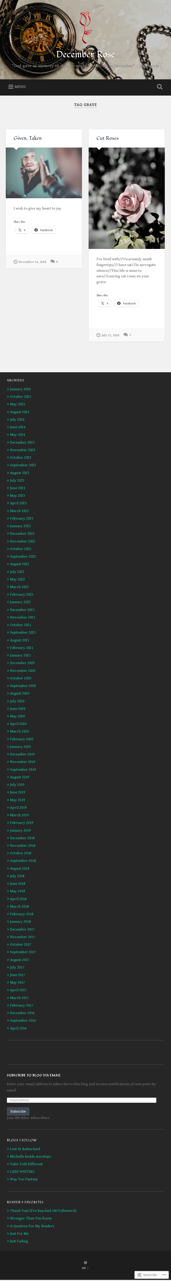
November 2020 (22, 671)
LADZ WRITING (22, 1171)
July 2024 (17, 419)
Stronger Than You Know (31, 1218)
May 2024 (17, 434)
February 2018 (21, 914)
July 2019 (17, 785)
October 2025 (20, 396)
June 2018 (17, 883)
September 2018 (23, 861)
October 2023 (20, 457)
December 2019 (22, 754)
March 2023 (19, 511)
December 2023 (22, 442)
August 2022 (19, 564)
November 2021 (22, 617)
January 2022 (20, 602)
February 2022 (21, 594)
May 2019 (17, 800)
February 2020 (21, 739)
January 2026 (20, 389)
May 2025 (17, 404)
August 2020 (19, 693)
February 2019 (21, 823)
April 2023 (18, 503)
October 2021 (20, 625)
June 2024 (17, 427)
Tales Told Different (26, 1164)
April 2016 (18, 1028)
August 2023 (19, 473)
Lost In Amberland (25, 1149)
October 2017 (20, 944)
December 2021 (22, 610)
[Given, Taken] (44, 173)
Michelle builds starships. (31, 1156)
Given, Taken (28, 138)
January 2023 (20, 526)
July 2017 (17, 967)
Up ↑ (85, 1268)
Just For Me (19, 1233)
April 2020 (18, 724)
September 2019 (23, 769)
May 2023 (17, 495)
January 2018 (20, 921)
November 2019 (22, 762)
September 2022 (23, 556)
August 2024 (19, 412)
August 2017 (19, 960)
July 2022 (17, 572)
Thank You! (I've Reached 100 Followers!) (43, 1211)
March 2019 (19, 815)
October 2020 (20, 678)
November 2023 (22, 450)
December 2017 (22, 929)
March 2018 (19, 906)
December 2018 (22, 838)
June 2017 (17, 975)
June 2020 (17, 709)
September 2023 (23, 465)
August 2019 (19, 777)
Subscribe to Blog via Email (34, 1075)
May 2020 (17, 716)
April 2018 (18, 899)
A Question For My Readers (32, 1226)
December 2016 (22, 1013)
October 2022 (20, 549)
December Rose (85, 54)
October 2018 (20, 853)
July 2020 (17, 701)
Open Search (159, 86)
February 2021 (21, 648)
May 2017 (17, 982)
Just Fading (19, 1241)
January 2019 (20, 830)
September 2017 (23, 952)
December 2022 (22, 533)
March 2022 (19, 587)
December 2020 (22, 663)
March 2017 (19, 998)
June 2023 (17, 488)
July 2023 (17, 480)
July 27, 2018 (110, 335)
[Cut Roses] (127, 198)
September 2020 (23, 686)
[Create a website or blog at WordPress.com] (85, 1263)
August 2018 (19, 868)
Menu (20, 86)
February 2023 (21, 518)
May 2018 (17, 891)
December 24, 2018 (32, 262)
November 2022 (22, 541)
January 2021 (20, 655)
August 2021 (19, 640)
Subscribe (18, 1111)
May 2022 (17, 579)
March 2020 (19, 731)
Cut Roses (107, 138)
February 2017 (21, 1005)
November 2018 (22, 845)
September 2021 (23, 632)
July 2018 (17, 876)
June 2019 (17, 792)
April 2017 (18, 990)
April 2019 (18, 807)
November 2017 (22, 937)
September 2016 (23, 1020)
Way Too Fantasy (24, 1179)
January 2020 (20, 747)
